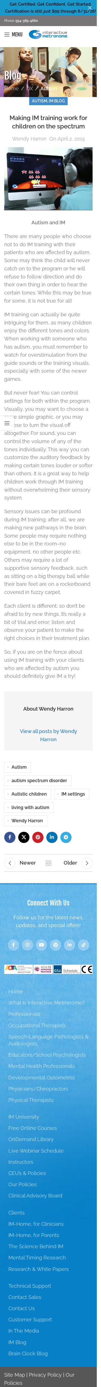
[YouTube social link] (41, 945)
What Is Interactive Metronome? (46, 1003)
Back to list (48, 863)
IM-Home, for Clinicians (36, 1224)
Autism (48, 88)
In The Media (23, 1331)
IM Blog (57, 100)
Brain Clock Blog (28, 1353)
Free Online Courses (32, 1128)
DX (29, 88)
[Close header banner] (90, 7)
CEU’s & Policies (27, 1173)
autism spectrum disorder (39, 780)
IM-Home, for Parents (33, 1235)
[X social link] (23, 837)
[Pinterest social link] (37, 837)
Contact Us (21, 1308)
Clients (16, 1213)
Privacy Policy (45, 1375)
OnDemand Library (31, 1139)
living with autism (30, 807)
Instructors (20, 1162)
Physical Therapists (31, 1100)
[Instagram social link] (27, 945)
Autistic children (29, 794)
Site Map (14, 1375)
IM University (23, 1117)
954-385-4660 (26, 21)
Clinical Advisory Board (35, 1196)
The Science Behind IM (35, 1246)
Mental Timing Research (37, 1258)
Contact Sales (24, 1297)
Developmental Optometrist (41, 1077)
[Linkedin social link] (52, 837)
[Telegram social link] (66, 837)
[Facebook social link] (9, 837)
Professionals (24, 1014)
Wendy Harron (29, 139)
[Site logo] (48, 34)
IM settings (73, 794)
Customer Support (30, 1320)
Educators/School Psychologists (47, 1055)
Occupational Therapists (37, 1025)
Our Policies (22, 1184)
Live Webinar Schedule (36, 1151)
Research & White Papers (38, 1269)
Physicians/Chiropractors (38, 1089)
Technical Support (29, 1286)
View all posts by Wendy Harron (48, 735)
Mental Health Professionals (41, 1066)
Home (11, 88)
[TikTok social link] (83, 945)
